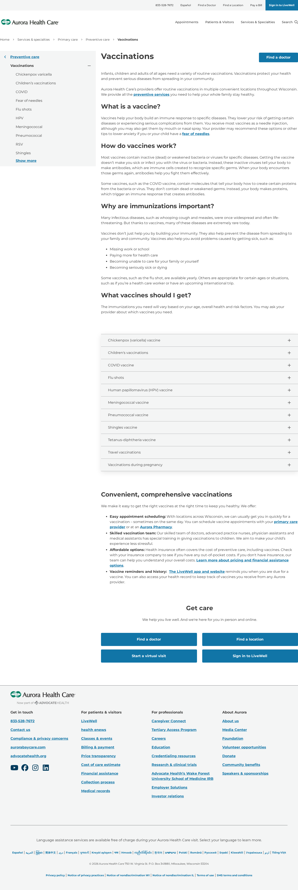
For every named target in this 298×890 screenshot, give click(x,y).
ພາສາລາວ (170, 852)
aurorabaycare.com (28, 747)
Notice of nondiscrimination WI (128, 875)
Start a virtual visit (149, 656)
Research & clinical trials (174, 765)
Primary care (68, 40)
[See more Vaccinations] (89, 65)
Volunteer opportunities (244, 747)
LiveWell (89, 721)
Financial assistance (99, 773)
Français (71, 852)
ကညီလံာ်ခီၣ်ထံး (143, 852)
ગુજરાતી (84, 852)
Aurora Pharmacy (156, 527)
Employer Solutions (169, 787)
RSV (19, 144)
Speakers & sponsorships (245, 773)
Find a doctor (278, 57)
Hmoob (126, 852)
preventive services (152, 94)
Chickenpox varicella (34, 74)
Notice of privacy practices (86, 875)
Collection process (98, 782)
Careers (159, 738)
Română (196, 852)
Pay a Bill (256, 5)
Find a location (250, 639)
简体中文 (50, 852)
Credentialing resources (174, 756)
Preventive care (98, 40)
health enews (93, 730)
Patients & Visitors (219, 22)
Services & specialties (33, 40)
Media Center (234, 730)
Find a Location (233, 5)
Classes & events (96, 738)
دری (61, 852)
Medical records (95, 791)
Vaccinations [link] (128, 40)
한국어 (158, 852)
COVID (21, 92)
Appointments (186, 22)
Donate (229, 756)
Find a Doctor (207, 5)
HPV (19, 118)
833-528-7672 (164, 5)
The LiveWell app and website (197, 572)
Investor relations (168, 796)
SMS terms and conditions (234, 875)
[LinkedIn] (45, 768)
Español (185, 5)
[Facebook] (24, 768)
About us (230, 721)
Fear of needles (29, 101)
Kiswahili (237, 852)
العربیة (29, 852)
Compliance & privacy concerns (39, 738)
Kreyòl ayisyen (101, 852)
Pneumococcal (29, 135)
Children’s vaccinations (36, 83)
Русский (210, 852)
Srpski (223, 852)
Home (4, 40)
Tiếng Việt (279, 852)
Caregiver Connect (169, 721)
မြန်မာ (39, 852)
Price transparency (98, 756)
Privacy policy (55, 875)
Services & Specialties (258, 22)
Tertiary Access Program (174, 730)
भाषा (116, 852)
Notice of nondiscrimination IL (173, 875)
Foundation (232, 738)
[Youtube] (14, 768)
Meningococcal (29, 127)
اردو (267, 852)
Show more (26, 161)
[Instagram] (35, 768)
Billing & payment (97, 747)
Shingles (23, 153)
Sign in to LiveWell (282, 5)
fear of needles (195, 134)
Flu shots (24, 109)
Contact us (20, 730)
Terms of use (205, 875)
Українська (254, 852)
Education (161, 747)
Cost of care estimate (100, 765)
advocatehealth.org (28, 756)
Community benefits (241, 765)
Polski (183, 852)
